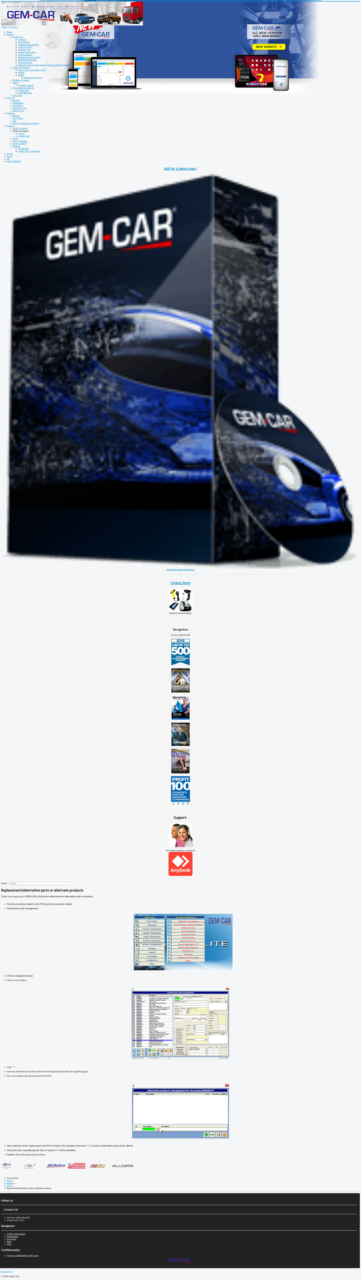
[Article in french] (181, 719)
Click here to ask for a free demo (181, 569)
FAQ (9, 1244)
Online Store (180, 582)
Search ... (5, 883)
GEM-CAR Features (16, 1234)
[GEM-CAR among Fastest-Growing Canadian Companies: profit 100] (180, 805)
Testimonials (12, 1236)
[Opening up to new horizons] (180, 692)
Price (9, 1241)
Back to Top (6, 1271)
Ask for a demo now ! (180, 168)
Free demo (11, 1239)
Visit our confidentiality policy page (22, 1255)
